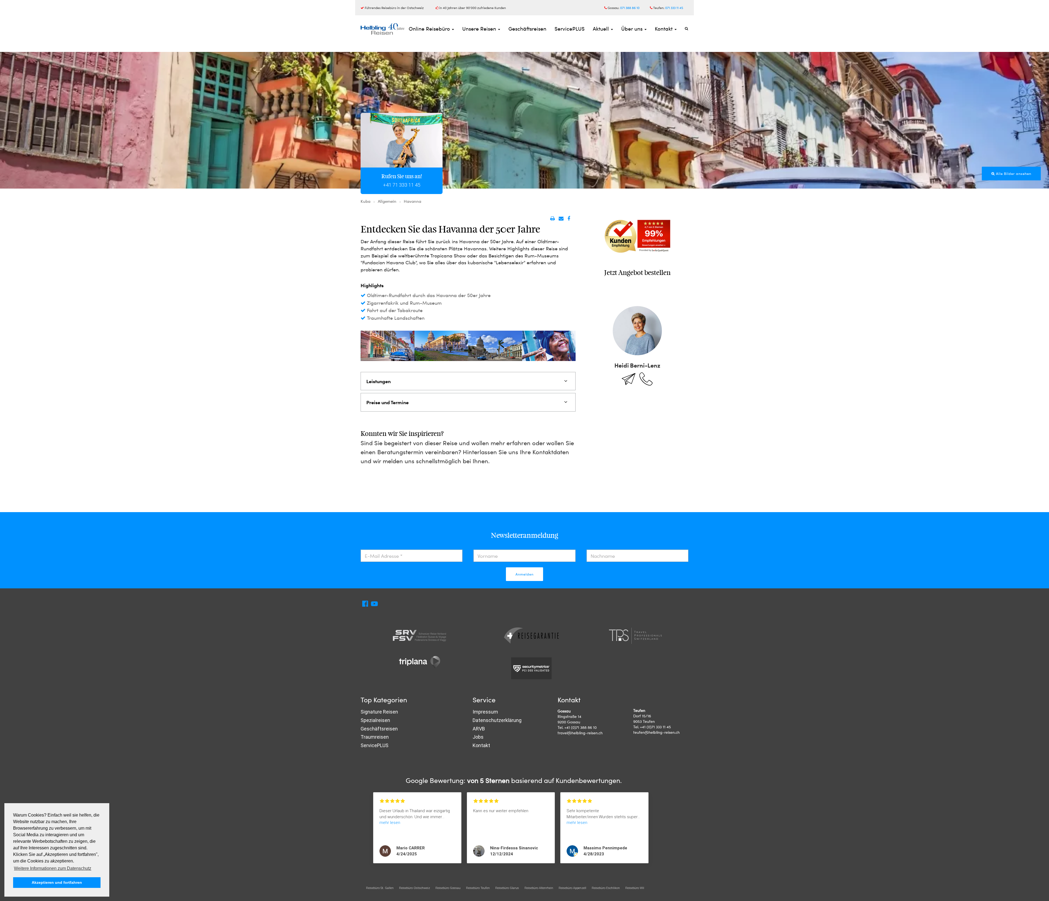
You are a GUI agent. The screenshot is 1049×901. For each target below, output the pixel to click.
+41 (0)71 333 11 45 (655, 726)
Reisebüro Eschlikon (606, 888)
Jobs (478, 737)
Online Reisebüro (430, 28)
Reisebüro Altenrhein (538, 888)
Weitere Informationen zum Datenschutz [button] (52, 868)
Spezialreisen (375, 720)
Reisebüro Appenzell (572, 888)
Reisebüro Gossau (448, 888)
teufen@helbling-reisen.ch (656, 732)
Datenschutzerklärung (497, 720)
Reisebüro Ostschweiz (414, 888)
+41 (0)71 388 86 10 (580, 727)
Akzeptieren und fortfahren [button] (57, 882)
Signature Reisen (379, 712)
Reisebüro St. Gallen (380, 888)
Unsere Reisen (479, 28)
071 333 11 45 (674, 7)
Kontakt (664, 28)
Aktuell (601, 28)
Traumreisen (375, 737)
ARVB (479, 729)
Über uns (632, 28)
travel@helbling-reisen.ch (580, 732)
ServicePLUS (570, 28)
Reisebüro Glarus (507, 888)
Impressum (485, 712)
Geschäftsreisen (527, 28)
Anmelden (524, 574)
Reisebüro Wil (634, 888)
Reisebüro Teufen (478, 888)
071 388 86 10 (630, 7)
